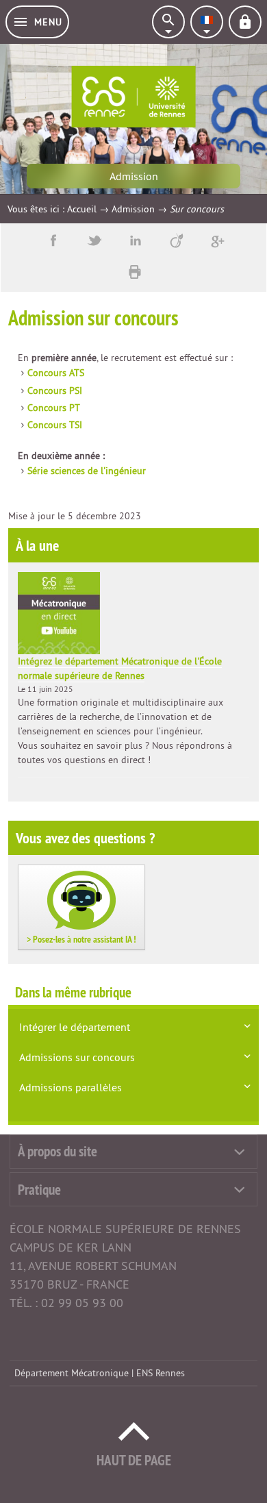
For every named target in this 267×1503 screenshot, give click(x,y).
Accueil (82, 209)
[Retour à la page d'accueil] (134, 96)
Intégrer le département (74, 1027)
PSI (54, 390)
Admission (133, 209)
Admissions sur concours (77, 1057)
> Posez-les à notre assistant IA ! (81, 939)
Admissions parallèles (70, 1087)
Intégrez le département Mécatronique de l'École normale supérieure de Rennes (120, 668)
